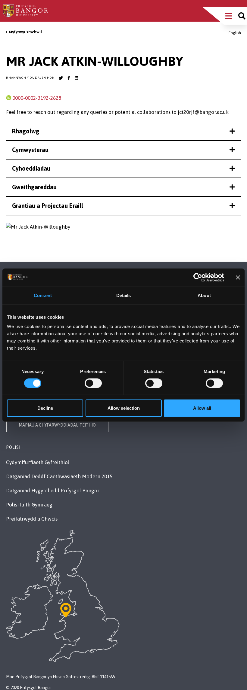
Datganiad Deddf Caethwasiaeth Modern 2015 (59, 476)
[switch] (93, 383)
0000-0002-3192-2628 (36, 98)
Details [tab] (123, 295)
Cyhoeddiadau (31, 168)
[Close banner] (238, 277)
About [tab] (204, 295)
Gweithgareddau (34, 187)
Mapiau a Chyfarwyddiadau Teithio (57, 425)
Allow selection (124, 408)
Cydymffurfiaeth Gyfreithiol (37, 462)
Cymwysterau (30, 149)
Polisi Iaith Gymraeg (29, 505)
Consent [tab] (43, 295)
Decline (45, 408)
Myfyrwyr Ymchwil (25, 32)
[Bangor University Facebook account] (68, 78)
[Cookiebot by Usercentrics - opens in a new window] (197, 277)
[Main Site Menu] (229, 16)
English (235, 33)
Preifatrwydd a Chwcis (32, 519)
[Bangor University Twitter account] (60, 78)
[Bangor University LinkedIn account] (76, 78)
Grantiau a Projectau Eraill (47, 205)
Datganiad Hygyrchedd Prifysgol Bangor (52, 491)
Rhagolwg (25, 131)
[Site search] (242, 16)
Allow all (202, 408)
